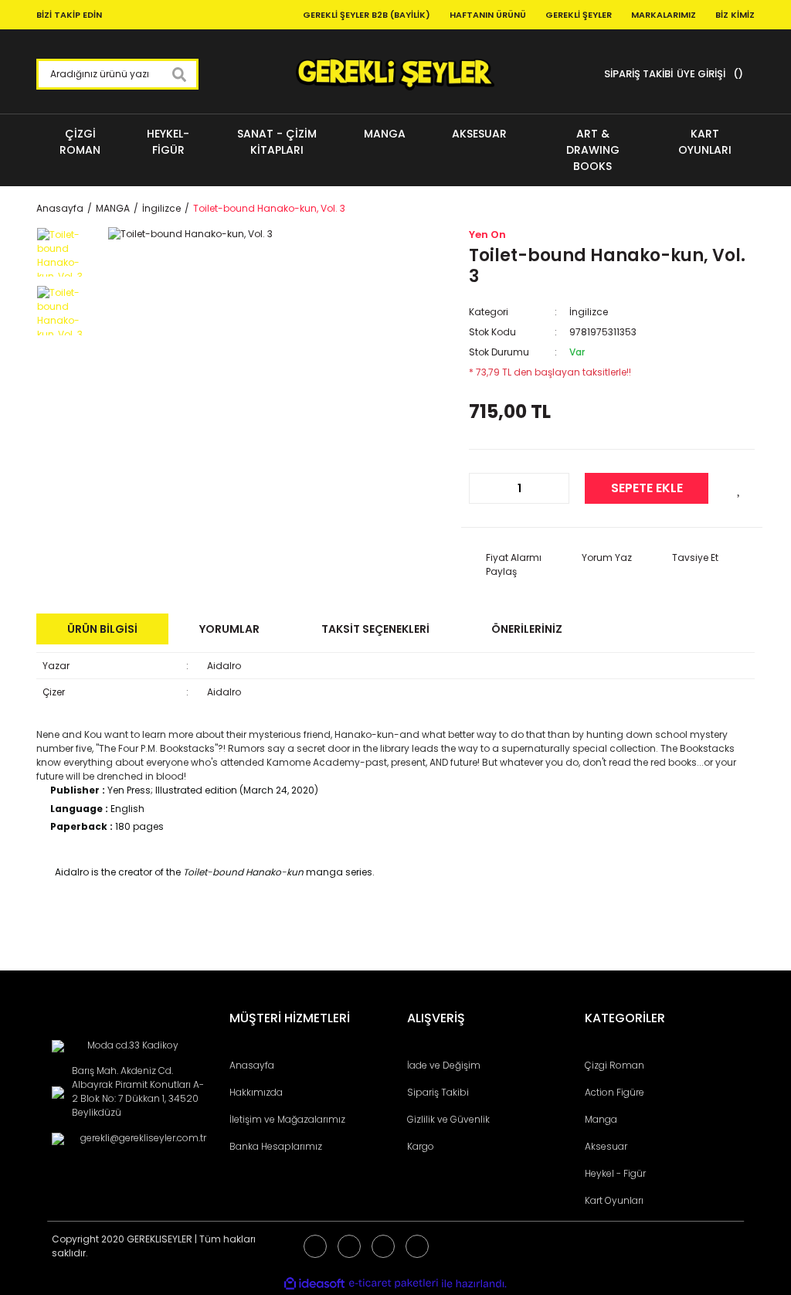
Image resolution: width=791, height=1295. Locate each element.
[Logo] (395, 74)
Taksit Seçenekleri (375, 629)
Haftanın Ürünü (488, 14)
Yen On (487, 234)
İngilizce (588, 311)
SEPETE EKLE (647, 488)
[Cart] (736, 74)
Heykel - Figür (615, 1173)
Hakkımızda (256, 1092)
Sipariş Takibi (438, 1092)
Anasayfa (251, 1065)
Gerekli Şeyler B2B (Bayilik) (366, 14)
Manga (601, 1119)
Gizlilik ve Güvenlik (448, 1119)
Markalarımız (663, 14)
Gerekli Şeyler (578, 14)
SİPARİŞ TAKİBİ (638, 73)
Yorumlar (229, 629)
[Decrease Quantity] (489, 488)
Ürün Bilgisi (102, 629)
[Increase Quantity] (549, 488)
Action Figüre (614, 1092)
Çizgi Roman (614, 1065)
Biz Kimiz (735, 14)
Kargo (420, 1146)
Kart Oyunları (614, 1200)
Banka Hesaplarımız (275, 1146)
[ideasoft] (314, 1283)
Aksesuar (606, 1146)
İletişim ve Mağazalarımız (287, 1119)
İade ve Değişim (443, 1065)
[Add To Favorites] (739, 488)
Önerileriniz (526, 629)
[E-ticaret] (393, 1283)
